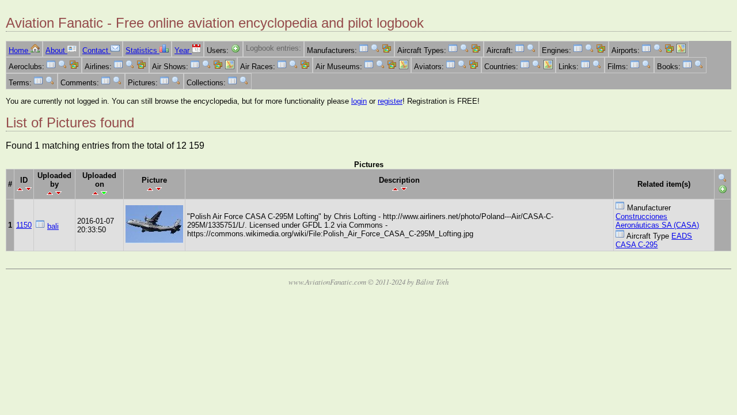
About (56, 50)
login (359, 101)
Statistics (142, 50)
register (390, 101)
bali (53, 226)
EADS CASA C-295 (654, 240)
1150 (24, 225)
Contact (96, 50)
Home (20, 50)
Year (183, 50)
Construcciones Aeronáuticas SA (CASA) (657, 220)
